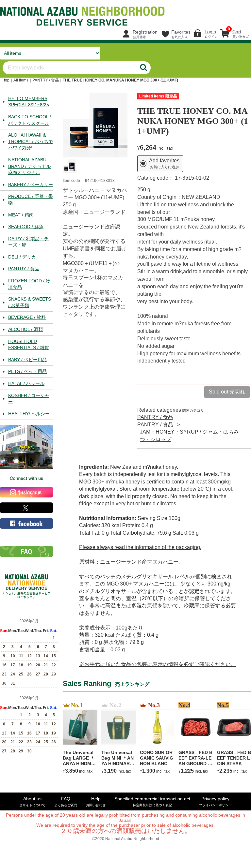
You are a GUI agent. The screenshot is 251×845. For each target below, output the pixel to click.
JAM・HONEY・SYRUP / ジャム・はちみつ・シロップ (189, 435)
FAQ (65, 801)
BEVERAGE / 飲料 (27, 317)
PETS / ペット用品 (27, 371)
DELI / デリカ (22, 256)
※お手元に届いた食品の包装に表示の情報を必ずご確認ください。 (157, 664)
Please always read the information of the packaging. (140, 547)
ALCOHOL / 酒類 (25, 329)
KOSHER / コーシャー (28, 399)
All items (20, 80)
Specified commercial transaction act (152, 801)
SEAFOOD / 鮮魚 (25, 227)
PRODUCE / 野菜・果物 (30, 200)
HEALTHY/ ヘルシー (29, 413)
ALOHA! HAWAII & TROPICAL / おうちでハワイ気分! (30, 142)
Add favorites (164, 163)
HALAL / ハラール (26, 383)
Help (96, 801)
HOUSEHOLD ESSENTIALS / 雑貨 (28, 344)
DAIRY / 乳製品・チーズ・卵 (28, 242)
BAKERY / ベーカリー (30, 184)
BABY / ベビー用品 (27, 359)
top (6, 80)
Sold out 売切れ (227, 392)
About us (32, 801)
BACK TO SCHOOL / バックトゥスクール (29, 120)
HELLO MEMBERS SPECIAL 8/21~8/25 (28, 102)
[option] (95, 125)
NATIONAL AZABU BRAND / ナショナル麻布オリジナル (29, 166)
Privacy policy (215, 801)
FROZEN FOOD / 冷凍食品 (29, 284)
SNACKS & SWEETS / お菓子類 (29, 302)
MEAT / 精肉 (21, 214)
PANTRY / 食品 (45, 80)
